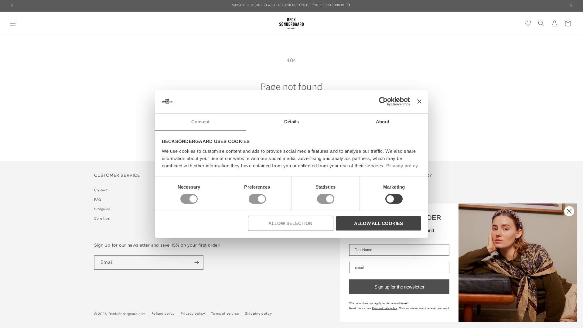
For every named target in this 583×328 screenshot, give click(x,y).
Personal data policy (384, 308)
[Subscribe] (196, 262)
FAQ (97, 200)
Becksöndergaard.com (127, 314)
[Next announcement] (571, 6)
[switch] (257, 199)
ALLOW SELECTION (290, 223)
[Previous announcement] (12, 6)
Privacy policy (402, 165)
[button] (12, 23)
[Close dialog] (569, 211)
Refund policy (163, 314)
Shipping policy (258, 314)
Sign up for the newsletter (399, 286)
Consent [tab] (200, 121)
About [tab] (382, 121)
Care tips (102, 218)
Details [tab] (291, 121)
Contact (100, 190)
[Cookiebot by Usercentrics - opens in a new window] (383, 101)
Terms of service (225, 314)
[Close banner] (419, 101)
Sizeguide (102, 209)
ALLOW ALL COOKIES (378, 223)
